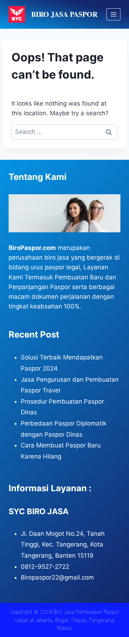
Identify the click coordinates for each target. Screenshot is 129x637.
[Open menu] (113, 14)
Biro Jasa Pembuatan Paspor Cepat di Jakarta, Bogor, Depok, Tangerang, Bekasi (66, 620)
